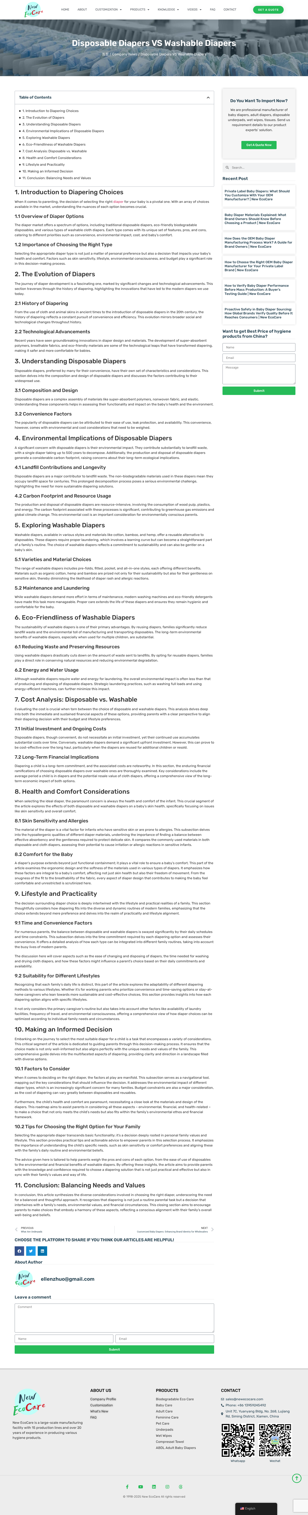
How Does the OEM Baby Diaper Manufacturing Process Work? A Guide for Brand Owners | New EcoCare (258, 242)
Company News (124, 54)
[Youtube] (140, 1487)
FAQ (212, 9)
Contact (230, 9)
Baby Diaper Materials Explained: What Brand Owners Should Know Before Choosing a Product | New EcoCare (255, 219)
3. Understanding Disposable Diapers (51, 124)
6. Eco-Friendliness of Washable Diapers (53, 144)
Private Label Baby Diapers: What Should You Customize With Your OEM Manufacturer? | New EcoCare (257, 195)
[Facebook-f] (127, 1487)
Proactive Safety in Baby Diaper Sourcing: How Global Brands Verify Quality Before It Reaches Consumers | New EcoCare (259, 313)
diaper (118, 202)
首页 (105, 54)
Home (65, 9)
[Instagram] (167, 1487)
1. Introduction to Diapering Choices (50, 111)
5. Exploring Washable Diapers (46, 138)
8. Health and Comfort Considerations (52, 158)
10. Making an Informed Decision (47, 171)
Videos (192, 9)
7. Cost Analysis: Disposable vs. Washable (54, 151)
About (82, 9)
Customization (106, 9)
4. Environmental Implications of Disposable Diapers (63, 131)
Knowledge (166, 9)
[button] (208, 97)
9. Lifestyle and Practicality (43, 165)
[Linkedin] (154, 1487)
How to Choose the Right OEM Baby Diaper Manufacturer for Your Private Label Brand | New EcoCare (259, 266)
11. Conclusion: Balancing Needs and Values (56, 178)
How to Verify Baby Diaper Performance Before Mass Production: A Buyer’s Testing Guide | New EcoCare (257, 290)
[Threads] (181, 1487)
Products (137, 9)
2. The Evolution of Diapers (43, 118)
